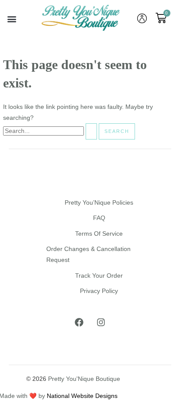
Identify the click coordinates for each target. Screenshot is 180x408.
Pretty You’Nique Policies (99, 202)
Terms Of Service (99, 233)
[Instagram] (101, 322)
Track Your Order (99, 275)
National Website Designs (82, 396)
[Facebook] (79, 322)
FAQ (99, 218)
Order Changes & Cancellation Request (88, 254)
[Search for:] (51, 131)
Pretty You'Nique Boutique (84, 379)
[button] (11, 18)
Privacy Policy (99, 291)
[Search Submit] (91, 131)
